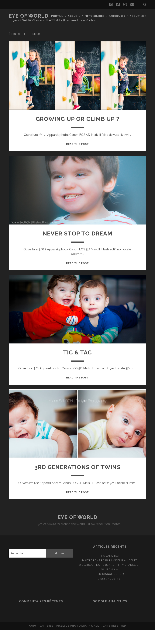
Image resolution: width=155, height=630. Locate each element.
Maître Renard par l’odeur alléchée (110, 560)
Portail (57, 16)
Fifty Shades (94, 16)
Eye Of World (29, 16)
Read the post (77, 144)
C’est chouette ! (110, 578)
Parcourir (117, 16)
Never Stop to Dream (77, 233)
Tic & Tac (77, 352)
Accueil (74, 16)
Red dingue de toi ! (110, 574)
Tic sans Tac (110, 555)
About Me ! (138, 16)
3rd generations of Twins (77, 467)
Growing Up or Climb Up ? (77, 119)
